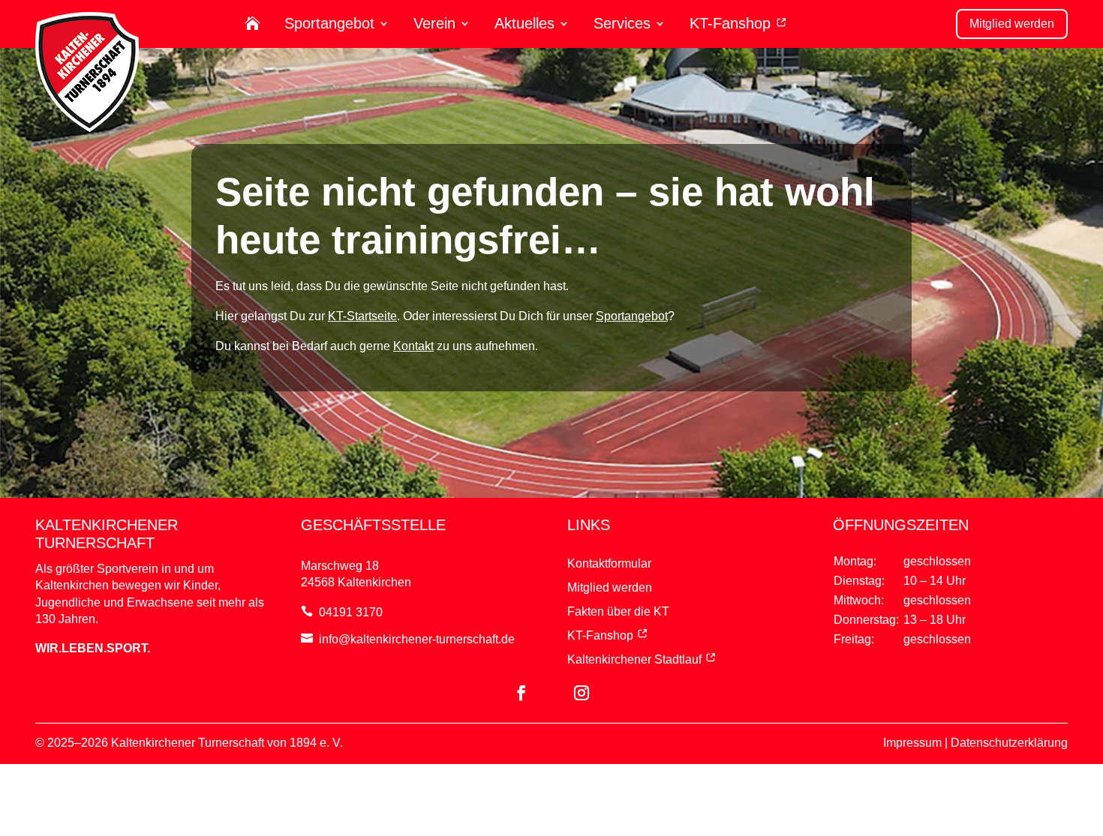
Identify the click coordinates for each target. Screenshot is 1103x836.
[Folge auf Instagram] (582, 693)
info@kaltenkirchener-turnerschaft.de (417, 639)
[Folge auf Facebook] (521, 693)
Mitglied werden (1011, 23)
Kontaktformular (609, 563)
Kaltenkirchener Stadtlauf (634, 659)
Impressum (912, 742)
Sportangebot (329, 23)
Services (622, 23)
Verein (434, 23)
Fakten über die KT (618, 611)
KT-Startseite (362, 316)
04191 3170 (351, 612)
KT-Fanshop (732, 23)
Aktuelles (524, 23)
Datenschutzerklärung (1009, 742)
